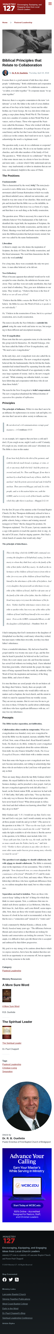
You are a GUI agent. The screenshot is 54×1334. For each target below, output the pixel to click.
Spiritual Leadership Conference (17, 1318)
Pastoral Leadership (23, 22)
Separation (7, 1071)
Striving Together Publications (16, 1299)
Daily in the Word (10, 1308)
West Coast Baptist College (15, 1304)
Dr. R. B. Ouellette (20, 73)
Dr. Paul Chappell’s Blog (13, 1313)
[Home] (27, 1239)
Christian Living (9, 1068)
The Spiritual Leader (11, 1043)
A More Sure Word (10, 1006)
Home (4, 22)
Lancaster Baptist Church (14, 1294)
